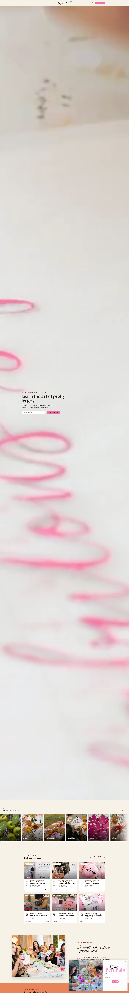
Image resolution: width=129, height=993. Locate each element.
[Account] (92, 3)
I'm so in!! (115, 981)
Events (26, 3)
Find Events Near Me (53, 412)
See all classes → (97, 856)
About (33, 3)
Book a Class (100, 3)
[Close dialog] (125, 961)
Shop (80, 3)
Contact (87, 3)
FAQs (39, 3)
